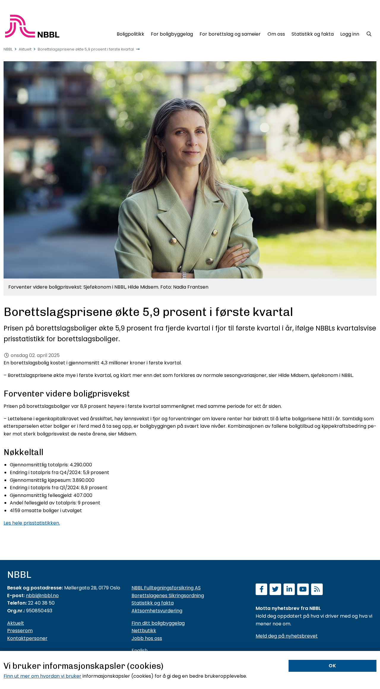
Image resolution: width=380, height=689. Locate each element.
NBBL (8, 49)
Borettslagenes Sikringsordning (168, 595)
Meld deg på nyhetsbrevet (287, 636)
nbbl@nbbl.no (42, 595)
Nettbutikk (144, 630)
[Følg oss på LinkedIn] (289, 589)
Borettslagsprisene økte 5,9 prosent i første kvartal (86, 49)
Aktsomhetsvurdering (157, 610)
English (140, 650)
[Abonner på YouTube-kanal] (303, 589)
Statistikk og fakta (153, 603)
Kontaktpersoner (27, 638)
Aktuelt (25, 49)
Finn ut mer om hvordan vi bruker (42, 676)
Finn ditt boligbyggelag (158, 623)
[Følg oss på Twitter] (275, 589)
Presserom (20, 630)
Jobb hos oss (147, 638)
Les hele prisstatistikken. (32, 523)
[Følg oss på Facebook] (261, 589)
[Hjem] (32, 26)
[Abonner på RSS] (317, 589)
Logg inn (349, 34)
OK (332, 665)
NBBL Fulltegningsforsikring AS (166, 587)
